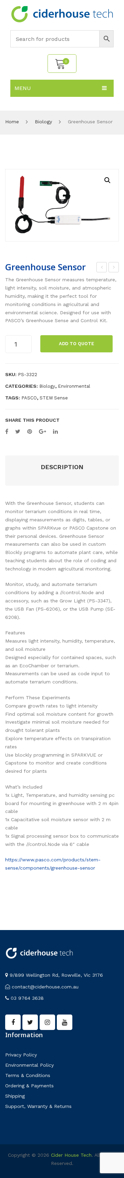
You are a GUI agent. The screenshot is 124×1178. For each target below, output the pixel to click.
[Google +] (42, 431)
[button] (107, 180)
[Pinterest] (29, 431)
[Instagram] (47, 1022)
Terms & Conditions (27, 1075)
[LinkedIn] (55, 431)
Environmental (74, 386)
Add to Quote (76, 343)
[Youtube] (64, 1022)
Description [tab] (62, 467)
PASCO (29, 397)
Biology (43, 121)
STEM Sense (54, 397)
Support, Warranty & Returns (38, 1106)
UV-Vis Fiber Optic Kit (114, 268)
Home (12, 121)
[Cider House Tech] (62, 13)
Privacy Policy (21, 1054)
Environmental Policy (29, 1065)
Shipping (15, 1096)
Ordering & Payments (29, 1085)
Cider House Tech (71, 1155)
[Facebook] (6, 431)
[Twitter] (17, 431)
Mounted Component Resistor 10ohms (102, 268)
